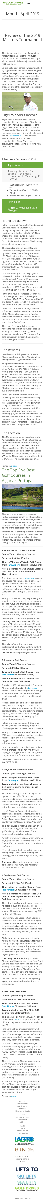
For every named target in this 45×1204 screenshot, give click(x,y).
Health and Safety (22, 1111)
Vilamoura (29, 578)
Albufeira (18, 1019)
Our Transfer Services (22, 1107)
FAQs (22, 1126)
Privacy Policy (22, 1133)
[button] (28, 3)
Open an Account (23, 1117)
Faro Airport (14, 564)
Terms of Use (22, 1131)
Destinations (22, 1103)
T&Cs (22, 1128)
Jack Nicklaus (15, 135)
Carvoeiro (32, 688)
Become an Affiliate (22, 1120)
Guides (22, 1115)
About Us (22, 1101)
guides (14, 466)
